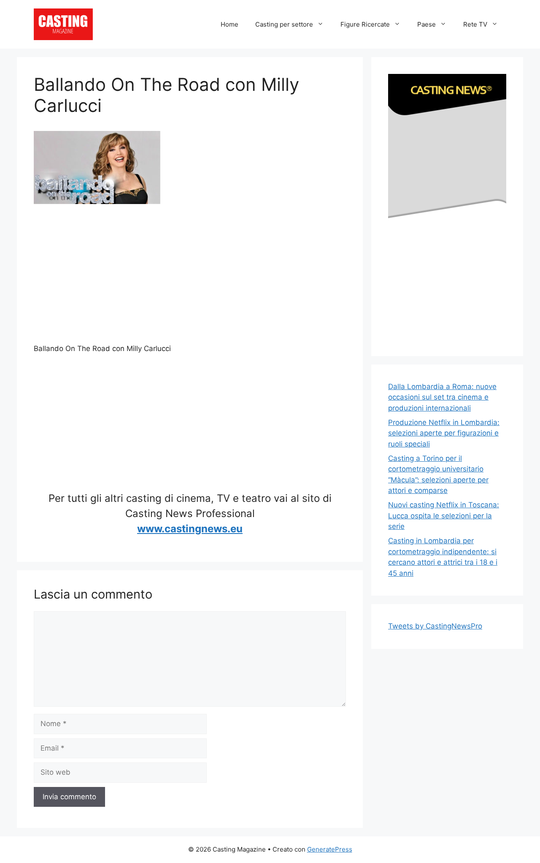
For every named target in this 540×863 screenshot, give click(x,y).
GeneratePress (329, 849)
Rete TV (475, 24)
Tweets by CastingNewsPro (435, 626)
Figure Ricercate (365, 24)
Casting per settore (284, 24)
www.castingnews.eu (190, 529)
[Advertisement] (190, 277)
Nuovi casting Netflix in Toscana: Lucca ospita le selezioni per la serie (443, 516)
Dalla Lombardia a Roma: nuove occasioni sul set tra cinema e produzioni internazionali (442, 397)
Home (229, 24)
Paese (426, 24)
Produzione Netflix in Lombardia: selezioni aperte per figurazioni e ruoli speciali (444, 433)
